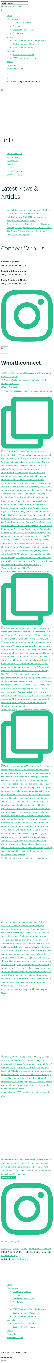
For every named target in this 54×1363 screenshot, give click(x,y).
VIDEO (24, 1248)
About (9, 1284)
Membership (12, 157)
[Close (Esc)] (11, 1357)
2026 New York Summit (23, 1323)
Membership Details (22, 1291)
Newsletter (12, 1334)
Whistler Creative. (20, 1259)
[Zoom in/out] (2, 1357)
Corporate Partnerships (23, 1299)
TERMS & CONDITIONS (40, 1248)
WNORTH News (14, 175)
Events (10, 164)
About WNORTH (14, 153)
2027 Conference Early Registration (29, 1309)
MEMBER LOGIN (15, 1337)
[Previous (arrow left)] (2, 1360)
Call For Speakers (15, 171)
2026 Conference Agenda (24, 1316)
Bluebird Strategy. (9, 1255)
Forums (16, 1295)
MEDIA (16, 1248)
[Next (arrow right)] (5, 1360)
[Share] (8, 1357)
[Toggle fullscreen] (5, 1357)
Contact (10, 168)
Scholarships (18, 1302)
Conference (12, 160)
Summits (11, 1320)
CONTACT (6, 1248)
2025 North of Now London (25, 1327)
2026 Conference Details (24, 1313)
